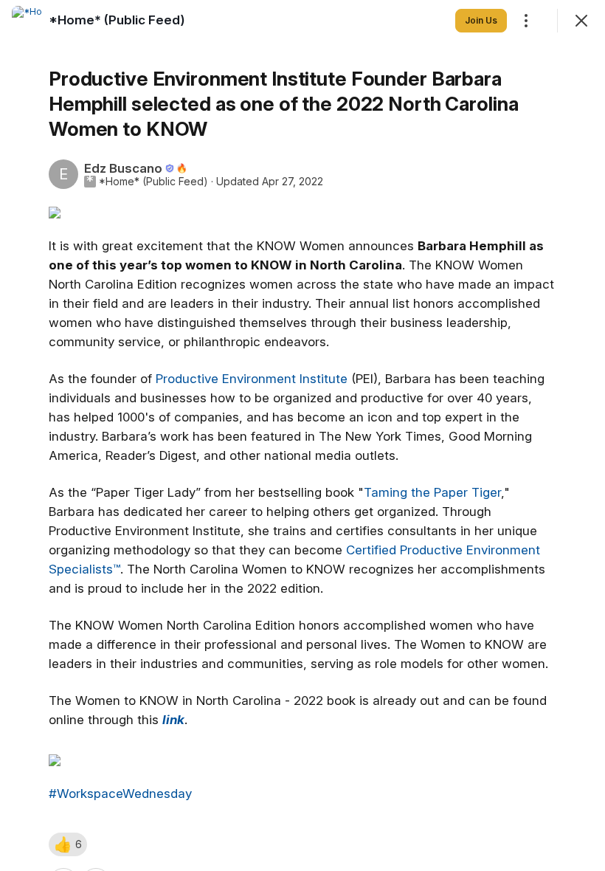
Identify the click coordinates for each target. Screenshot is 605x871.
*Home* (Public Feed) (153, 181)
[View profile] (26, 20)
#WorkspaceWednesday (120, 793)
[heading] (117, 20)
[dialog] (302, 435)
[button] (68, 844)
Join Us (481, 20)
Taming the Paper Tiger (432, 492)
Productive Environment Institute (252, 378)
